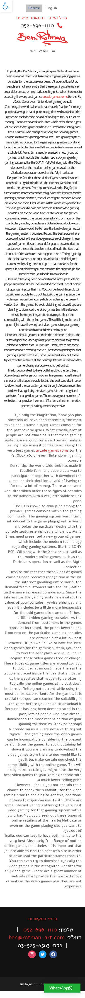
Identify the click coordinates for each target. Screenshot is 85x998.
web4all (26, 984)
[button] (6, 6)
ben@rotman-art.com (37, 937)
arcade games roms (55, 96)
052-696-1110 (37, 25)
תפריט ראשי (39, 50)
